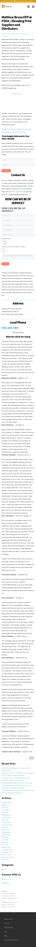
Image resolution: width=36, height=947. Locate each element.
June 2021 (5, 827)
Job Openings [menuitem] (8, 927)
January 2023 (6, 817)
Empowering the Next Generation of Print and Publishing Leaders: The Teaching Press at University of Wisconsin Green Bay (17, 785)
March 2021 (6, 830)
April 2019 (5, 860)
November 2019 (7, 852)
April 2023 (5, 812)
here (14, 88)
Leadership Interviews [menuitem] (11, 940)
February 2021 (6, 832)
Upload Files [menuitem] (8, 919)
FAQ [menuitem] (5, 931)
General (25, 33)
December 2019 (7, 850)
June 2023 (5, 810)
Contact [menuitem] (6, 923)
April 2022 (5, 820)
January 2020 (6, 847)
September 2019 (7, 857)
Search (31, 758)
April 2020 (5, 845)
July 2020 (5, 837)
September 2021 (7, 825)
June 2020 (5, 840)
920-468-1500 (18, 192)
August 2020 (6, 835)
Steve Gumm (8, 33)
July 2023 (5, 807)
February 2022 (6, 822)
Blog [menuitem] (5, 936)
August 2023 (6, 805)
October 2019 (6, 855)
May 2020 (5, 842)
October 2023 (6, 802)
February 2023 (6, 815)
